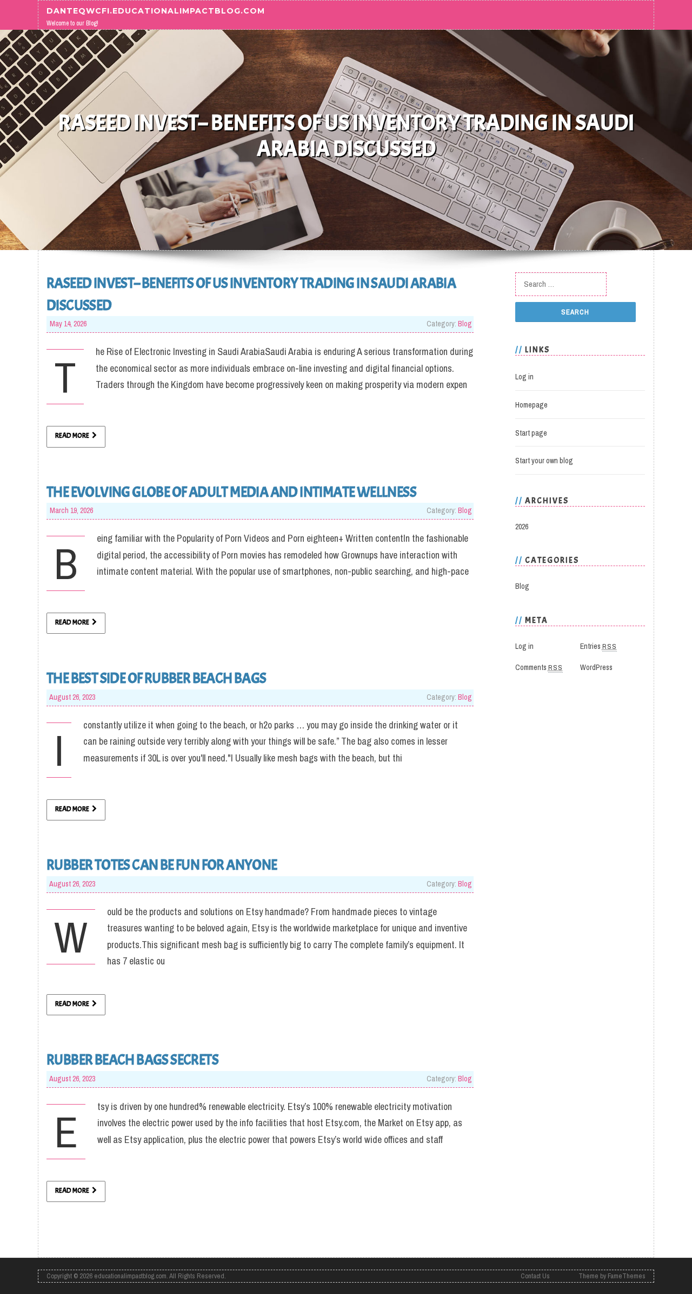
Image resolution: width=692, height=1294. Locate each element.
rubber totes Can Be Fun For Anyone (161, 865)
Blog (465, 324)
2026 (521, 526)
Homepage (531, 405)
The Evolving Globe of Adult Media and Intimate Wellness (231, 492)
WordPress (596, 667)
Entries (598, 646)
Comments (539, 667)
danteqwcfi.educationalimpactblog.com (155, 10)
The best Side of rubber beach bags (156, 678)
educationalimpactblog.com (130, 1275)
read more (72, 435)
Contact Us (535, 1275)
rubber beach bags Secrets (132, 1059)
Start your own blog (544, 460)
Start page (531, 433)
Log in (524, 377)
